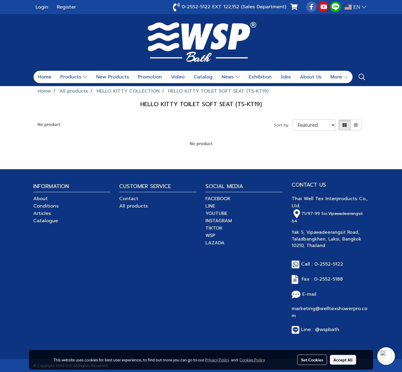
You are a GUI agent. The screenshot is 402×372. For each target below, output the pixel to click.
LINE (210, 206)
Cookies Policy (252, 359)
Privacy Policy (217, 359)
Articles (42, 213)
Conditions (46, 206)
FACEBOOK (218, 198)
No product (49, 124)
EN (357, 7)
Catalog (203, 76)
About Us (310, 76)
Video (178, 76)
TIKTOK (214, 228)
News (228, 76)
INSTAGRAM (218, 220)
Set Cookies (312, 359)
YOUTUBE (216, 213)
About (40, 198)
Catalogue (45, 220)
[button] (362, 77)
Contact (128, 198)
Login (42, 7)
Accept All (343, 359)
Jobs (286, 76)
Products (71, 76)
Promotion (150, 76)
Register (66, 7)
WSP (210, 235)
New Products (112, 76)
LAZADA (215, 242)
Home (44, 76)
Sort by (283, 125)
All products (133, 206)
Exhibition (260, 76)
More (337, 76)
